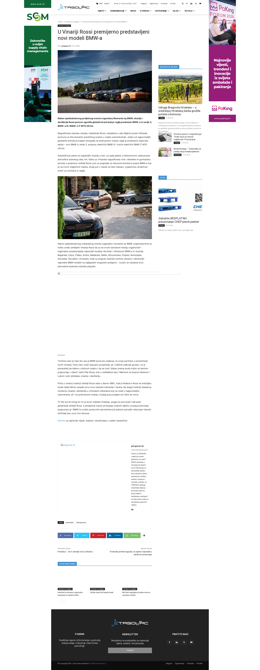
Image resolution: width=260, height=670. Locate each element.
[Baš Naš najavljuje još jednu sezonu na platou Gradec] (137, 579)
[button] (183, 3)
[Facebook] (187, 3)
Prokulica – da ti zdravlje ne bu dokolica (75, 551)
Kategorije (161, 10)
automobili (70, 522)
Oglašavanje (154, 3)
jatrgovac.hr (66, 46)
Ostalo (188, 10)
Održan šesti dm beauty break (101, 592)
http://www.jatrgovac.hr (139, 450)
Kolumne (178, 155)
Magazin (144, 3)
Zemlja (161, 118)
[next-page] (63, 601)
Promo (161, 225)
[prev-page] (59, 601)
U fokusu (144, 10)
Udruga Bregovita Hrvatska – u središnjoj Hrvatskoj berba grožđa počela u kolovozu (179, 111)
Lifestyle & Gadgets (72, 22)
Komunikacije (117, 10)
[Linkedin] (191, 3)
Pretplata (164, 3)
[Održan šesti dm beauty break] (105, 579)
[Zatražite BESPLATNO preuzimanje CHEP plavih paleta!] (180, 199)
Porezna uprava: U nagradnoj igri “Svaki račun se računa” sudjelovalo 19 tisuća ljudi (188, 137)
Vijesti (101, 10)
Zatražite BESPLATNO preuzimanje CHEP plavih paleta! (178, 220)
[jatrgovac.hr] (94, 477)
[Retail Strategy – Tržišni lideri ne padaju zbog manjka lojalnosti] (165, 152)
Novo (133, 10)
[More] (144, 535)
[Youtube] (200, 3)
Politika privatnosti (97, 663)
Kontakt (173, 3)
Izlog (175, 10)
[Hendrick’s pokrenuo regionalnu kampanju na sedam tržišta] (72, 579)
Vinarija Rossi (81, 522)
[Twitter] (196, 3)
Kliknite (62, 420)
